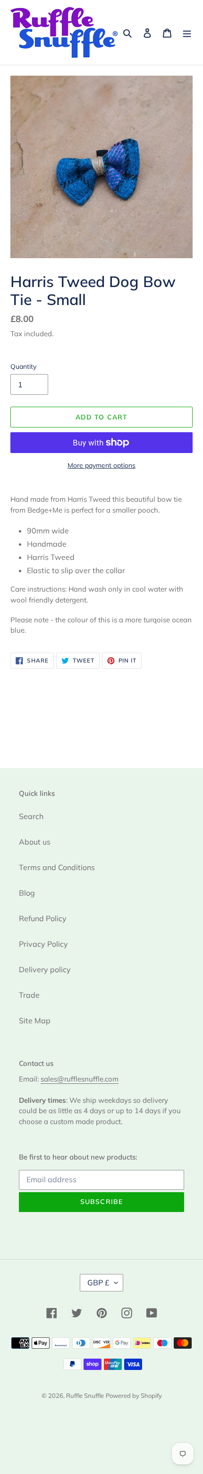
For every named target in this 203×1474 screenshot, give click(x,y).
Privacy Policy (43, 944)
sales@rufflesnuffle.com (79, 1078)
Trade (29, 995)
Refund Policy (43, 918)
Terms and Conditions (57, 867)
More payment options (101, 465)
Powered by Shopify (134, 1395)
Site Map (35, 1020)
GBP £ (98, 1282)
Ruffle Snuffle (85, 1395)
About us (35, 841)
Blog (27, 893)
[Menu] (187, 32)
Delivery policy (45, 969)
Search (31, 816)
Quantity (23, 366)
